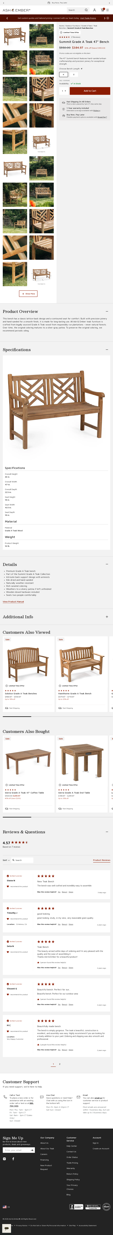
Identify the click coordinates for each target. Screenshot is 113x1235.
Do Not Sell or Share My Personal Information (48, 1225)
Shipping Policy (73, 1179)
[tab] (101, 861)
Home (61, 26)
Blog (68, 1194)
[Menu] (107, 10)
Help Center (72, 1146)
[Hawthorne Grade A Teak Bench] (82, 662)
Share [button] (71, 892)
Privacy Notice (22, 1225)
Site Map (72, 1225)
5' (74, 74)
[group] (17, 842)
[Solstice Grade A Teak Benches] (28, 662)
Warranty (71, 1168)
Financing (44, 1160)
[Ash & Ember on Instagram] (4, 1159)
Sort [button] (5, 860)
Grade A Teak (86, 26)
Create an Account (101, 1148)
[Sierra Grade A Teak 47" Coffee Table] (28, 761)
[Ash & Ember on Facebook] (13, 1159)
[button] (102, 10)
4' (63, 74)
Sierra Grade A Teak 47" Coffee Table (24, 792)
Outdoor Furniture (73, 26)
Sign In (96, 1143)
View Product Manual (13, 601)
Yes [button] (59, 892)
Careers (43, 1154)
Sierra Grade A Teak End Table (74, 792)
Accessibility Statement (87, 1225)
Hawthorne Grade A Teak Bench (74, 693)
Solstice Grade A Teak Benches (21, 693)
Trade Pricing (72, 1163)
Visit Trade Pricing (88, 18)
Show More (30, 293)
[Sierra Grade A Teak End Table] (82, 761)
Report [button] (64, 892)
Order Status (72, 1157)
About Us (44, 1143)
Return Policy (72, 1174)
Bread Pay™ (102, 117)
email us (99, 1098)
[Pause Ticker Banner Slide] (108, 18)
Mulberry (96, 110)
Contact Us (71, 1151)
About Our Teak (47, 1148)
